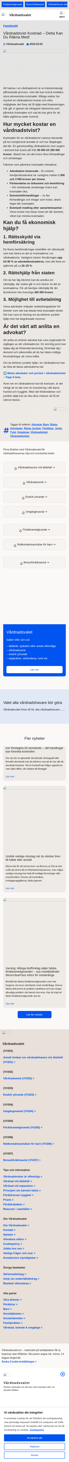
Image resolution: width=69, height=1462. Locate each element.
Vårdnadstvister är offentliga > (22, 1176)
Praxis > (8, 1199)
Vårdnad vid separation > (19, 1185)
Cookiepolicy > (12, 1243)
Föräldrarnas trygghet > (18, 1195)
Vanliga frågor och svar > (19, 1253)
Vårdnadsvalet (20, 15)
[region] (34, 1434)
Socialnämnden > (14, 1318)
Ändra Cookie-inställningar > (19, 1361)
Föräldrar (48, 428)
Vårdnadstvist (38, 432)
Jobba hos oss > (13, 1248)
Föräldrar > (10, 1304)
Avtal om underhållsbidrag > (21, 1278)
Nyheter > (9, 1234)
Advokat (36, 424)
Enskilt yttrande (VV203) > (19, 1094)
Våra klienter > (12, 1299)
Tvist (13, 432)
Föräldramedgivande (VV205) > (22, 1127)
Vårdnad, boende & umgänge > (22, 1327)
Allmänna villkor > (14, 1239)
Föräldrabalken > (14, 1204)
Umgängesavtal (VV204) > (19, 1111)
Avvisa (34, 1455)
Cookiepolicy (37, 1429)
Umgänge (23, 432)
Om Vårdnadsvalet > (16, 1225)
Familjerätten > (12, 1322)
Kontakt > (9, 1230)
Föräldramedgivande (12, 4)
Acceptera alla (34, 1437)
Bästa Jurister (32, 428)
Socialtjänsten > (13, 1313)
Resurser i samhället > (17, 1209)
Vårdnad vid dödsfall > (17, 1181)
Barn (46, 424)
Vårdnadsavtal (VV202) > (18, 1078)
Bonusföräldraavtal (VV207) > (22, 1160)
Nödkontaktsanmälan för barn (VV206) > (28, 1143)
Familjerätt (10, 26)
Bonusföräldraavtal (35, 4)
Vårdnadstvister (20, 436)
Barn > (7, 1309)
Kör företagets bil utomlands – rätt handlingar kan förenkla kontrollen (34, 749)
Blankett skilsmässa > (17, 1283)
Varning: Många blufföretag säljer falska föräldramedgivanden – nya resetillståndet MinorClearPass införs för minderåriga (32, 972)
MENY (62, 17)
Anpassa (34, 1446)
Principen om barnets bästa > (22, 1190)
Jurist (58, 428)
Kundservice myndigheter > (20, 1257)
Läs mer (10, 776)
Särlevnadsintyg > (14, 1274)
